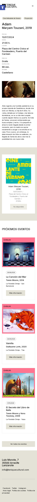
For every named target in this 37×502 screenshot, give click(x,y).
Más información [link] (15, 293)
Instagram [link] (22, 488)
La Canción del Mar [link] (16, 277)
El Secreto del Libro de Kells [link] (17, 408)
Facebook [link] (6, 488)
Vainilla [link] (10, 343)
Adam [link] (10, 186)
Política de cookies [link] (19, 491)
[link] (2, 7)
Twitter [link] (14, 488)
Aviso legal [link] (7, 491)
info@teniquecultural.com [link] (15, 469)
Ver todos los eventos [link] (18, 444)
